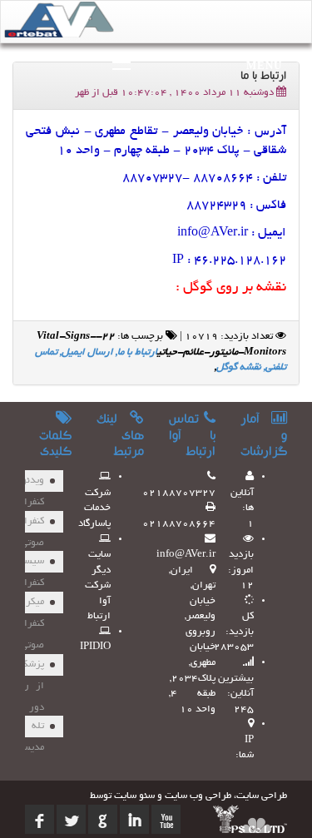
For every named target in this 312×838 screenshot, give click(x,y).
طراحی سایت (261, 796)
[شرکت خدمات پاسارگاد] (250, 819)
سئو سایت (134, 796)
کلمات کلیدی (55, 445)
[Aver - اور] (63, 24)
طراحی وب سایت (198, 796)
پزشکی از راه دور (30, 667)
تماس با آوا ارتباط (192, 437)
